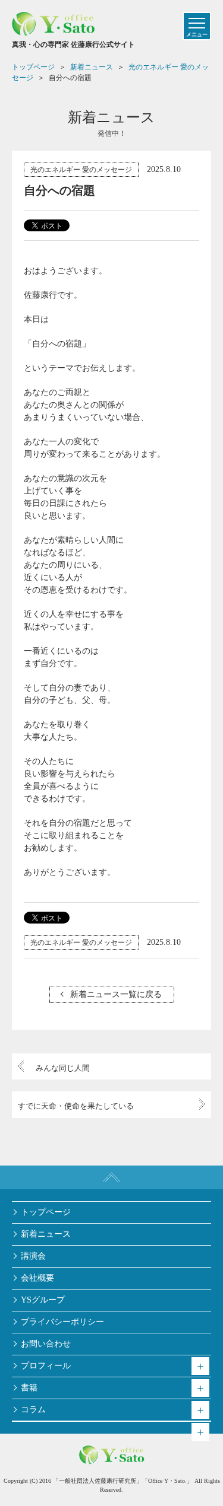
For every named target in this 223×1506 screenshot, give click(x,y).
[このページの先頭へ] (111, 1177)
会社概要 (37, 1277)
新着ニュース (46, 1234)
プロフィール (46, 1365)
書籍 (29, 1387)
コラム (33, 1409)
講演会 (33, 1256)
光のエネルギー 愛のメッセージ (81, 169)
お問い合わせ (46, 1343)
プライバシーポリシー (62, 1321)
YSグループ (43, 1299)
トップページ (46, 1212)
